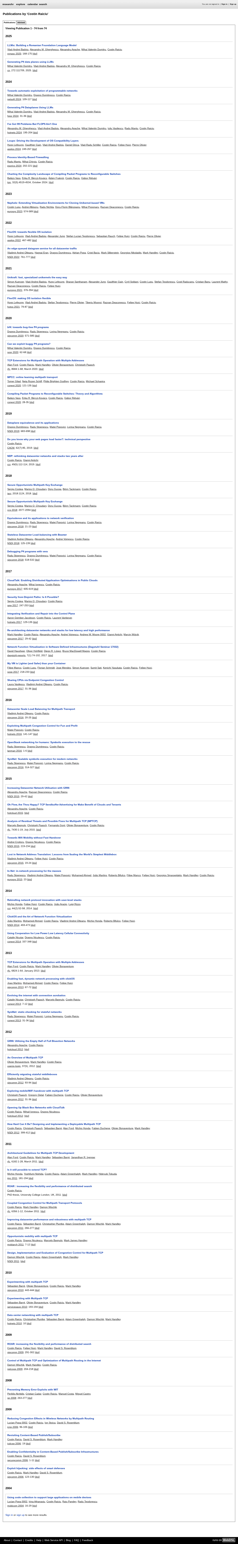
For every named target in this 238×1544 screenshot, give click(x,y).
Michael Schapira (95, 381)
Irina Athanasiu (37, 1501)
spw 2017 (12, 605)
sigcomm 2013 (15, 987)
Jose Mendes (63, 667)
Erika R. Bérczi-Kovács (34, 178)
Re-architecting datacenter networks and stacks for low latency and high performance (58, 630)
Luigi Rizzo (74, 904)
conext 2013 (14, 1004)
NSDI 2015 (13, 796)
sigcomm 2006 (15, 1476)
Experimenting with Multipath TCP (27, 1298)
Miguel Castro (83, 1393)
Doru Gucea (54, 489)
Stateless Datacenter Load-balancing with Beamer (37, 534)
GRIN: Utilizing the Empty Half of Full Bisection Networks (41, 1041)
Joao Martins (14, 983)
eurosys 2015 (14, 879)
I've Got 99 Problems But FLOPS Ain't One (32, 124)
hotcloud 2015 (15, 813)
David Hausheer (16, 651)
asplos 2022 (14, 240)
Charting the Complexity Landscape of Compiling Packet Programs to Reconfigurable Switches (64, 174)
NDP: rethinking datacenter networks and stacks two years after (45, 456)
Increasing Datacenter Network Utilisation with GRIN (38, 787)
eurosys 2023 (14, 211)
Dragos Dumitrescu (44, 95)
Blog (68, 1540)
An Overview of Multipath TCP (25, 1057)
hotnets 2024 (14, 132)
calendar (33, 4)
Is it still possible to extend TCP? (27, 1169)
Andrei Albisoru (30, 207)
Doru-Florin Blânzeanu (67, 207)
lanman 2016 (14, 750)
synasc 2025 (14, 53)
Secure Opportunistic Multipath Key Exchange (35, 485)
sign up (21, 1515)
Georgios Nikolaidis (130, 252)
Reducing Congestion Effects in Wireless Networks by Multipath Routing (50, 1418)
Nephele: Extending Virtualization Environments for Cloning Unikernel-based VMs (56, 202)
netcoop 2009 (14, 1369)
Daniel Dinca (72, 144)
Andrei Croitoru (15, 842)
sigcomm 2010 (15, 1290)
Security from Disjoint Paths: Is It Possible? (33, 597)
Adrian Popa (79, 252)
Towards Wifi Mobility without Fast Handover (34, 837)
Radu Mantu (131, 128)
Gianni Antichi (30, 460)
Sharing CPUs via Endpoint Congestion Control (35, 680)
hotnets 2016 (14, 734)
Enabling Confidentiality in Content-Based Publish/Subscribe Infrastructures (53, 1451)
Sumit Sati (96, 667)
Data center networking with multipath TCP (32, 1315)
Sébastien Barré (53, 1128)
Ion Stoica (50, 1422)
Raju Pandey (69, 1501)
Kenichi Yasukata (112, 667)
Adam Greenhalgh (70, 1173)
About (7, 1540)
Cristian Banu (202, 281)
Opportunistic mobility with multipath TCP (32, 1236)
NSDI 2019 (13, 431)
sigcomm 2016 (15, 717)
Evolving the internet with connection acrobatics (36, 995)
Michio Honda (14, 904)
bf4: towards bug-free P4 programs (28, 327)
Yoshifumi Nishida (33, 1173)
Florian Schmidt (46, 667)
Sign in (224, 4)
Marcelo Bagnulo (16, 825)
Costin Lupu (14, 207)
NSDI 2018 (13, 543)
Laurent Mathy (220, 281)
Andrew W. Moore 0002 (93, 634)
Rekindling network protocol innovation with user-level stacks (44, 900)
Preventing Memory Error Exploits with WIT (32, 1389)
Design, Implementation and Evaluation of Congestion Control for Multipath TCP (55, 1252)
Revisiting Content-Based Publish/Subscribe (33, 1435)
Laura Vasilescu (16, 684)
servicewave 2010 (17, 1306)
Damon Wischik (48, 1207)
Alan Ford (12, 364)
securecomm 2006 (17, 1460)
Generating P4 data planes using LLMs (30, 61)
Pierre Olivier (139, 144)
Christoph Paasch (85, 364)
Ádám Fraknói (56, 178)
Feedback (87, 1540)
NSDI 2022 (13, 257)
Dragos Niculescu (35, 842)
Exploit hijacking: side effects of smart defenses (36, 1468)
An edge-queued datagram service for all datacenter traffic (42, 248)
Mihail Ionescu (31, 1111)
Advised (21, 22)
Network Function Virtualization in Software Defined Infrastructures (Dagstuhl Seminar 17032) (62, 646)
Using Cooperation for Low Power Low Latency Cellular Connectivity (48, 933)
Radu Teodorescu (87, 1501)
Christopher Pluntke (53, 1223)
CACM (10, 447)
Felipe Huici (124, 144)
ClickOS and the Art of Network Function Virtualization (39, 916)
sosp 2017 (13, 671)
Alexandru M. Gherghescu (44, 49)
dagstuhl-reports (16, 655)
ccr (8, 464)
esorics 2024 (14, 165)
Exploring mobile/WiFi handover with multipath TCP (38, 1090)
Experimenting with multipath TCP (27, 1281)
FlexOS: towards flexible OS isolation (29, 232)
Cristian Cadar (33, 1393)
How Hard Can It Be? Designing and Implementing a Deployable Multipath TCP (54, 1124)
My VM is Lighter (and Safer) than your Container (36, 663)
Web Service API (53, 1540)
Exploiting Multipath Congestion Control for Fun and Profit (42, 725)
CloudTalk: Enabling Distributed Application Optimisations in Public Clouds (52, 580)
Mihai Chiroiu (29, 161)
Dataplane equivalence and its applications (33, 422)
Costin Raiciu (115, 49)
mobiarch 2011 (15, 1244)
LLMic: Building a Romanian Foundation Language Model (41, 45)
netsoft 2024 (14, 99)
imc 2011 (12, 1178)
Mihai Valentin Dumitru (93, 49)
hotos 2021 (13, 306)
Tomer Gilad (14, 381)
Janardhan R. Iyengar (83, 1157)
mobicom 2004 (15, 1505)
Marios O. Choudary (35, 489)
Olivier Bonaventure (63, 364)
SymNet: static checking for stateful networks (34, 1012)
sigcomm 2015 (15, 862)
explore (20, 4)
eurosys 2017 (14, 588)
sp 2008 (11, 1398)
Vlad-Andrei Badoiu (18, 49)
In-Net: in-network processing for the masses (34, 871)
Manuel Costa (66, 1393)
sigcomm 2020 (15, 335)
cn (8, 70)
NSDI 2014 (13, 925)
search (43, 4)
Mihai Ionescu (36, 584)
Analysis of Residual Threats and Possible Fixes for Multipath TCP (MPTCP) (52, 821)
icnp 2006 (12, 1427)
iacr (9, 493)
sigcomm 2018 (15, 526)
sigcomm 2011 (15, 1228)
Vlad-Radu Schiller (90, 144)
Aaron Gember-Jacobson (21, 617)
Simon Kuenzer (15, 281)
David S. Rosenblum (65, 1348)
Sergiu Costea (15, 489)
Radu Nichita (47, 207)
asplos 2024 (14, 149)
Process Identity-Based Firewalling (28, 157)
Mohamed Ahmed (81, 875)
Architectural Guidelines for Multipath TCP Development (40, 1153)
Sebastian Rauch (105, 236)
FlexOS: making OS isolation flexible (29, 298)
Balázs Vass (14, 178)
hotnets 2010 (14, 1323)
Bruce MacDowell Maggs (76, 651)
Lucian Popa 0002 (17, 1422)
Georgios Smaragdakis (169, 875)
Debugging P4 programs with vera (27, 551)
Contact (17, 1540)
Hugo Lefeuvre (15, 144)
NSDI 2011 (13, 1261)
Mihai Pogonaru (90, 207)
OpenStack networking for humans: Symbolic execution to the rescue (48, 742)
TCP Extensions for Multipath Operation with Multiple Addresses (45, 360)
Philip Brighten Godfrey (56, 381)
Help (38, 1540)
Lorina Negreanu (59, 331)
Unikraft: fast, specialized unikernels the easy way (37, 277)
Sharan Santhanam (76, 281)
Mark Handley (150, 252)
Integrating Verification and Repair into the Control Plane (41, 613)
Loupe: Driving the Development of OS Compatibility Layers (43, 140)
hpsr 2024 (12, 116)
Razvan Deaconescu (111, 207)
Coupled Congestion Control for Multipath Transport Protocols (44, 1203)
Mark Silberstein (110, 252)
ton (9, 182)
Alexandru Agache (70, 49)
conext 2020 (14, 385)
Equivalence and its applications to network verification (40, 518)
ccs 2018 (12, 510)
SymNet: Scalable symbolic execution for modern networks (42, 759)
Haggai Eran (41, 252)
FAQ (76, 1540)
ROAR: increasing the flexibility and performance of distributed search (49, 1344)
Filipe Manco (14, 667)
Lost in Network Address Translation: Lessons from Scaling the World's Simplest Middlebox (62, 854)
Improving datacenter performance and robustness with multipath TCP (49, 1219)
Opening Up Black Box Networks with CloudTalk (36, 1107)
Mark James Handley (75, 1240)
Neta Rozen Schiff (32, 381)
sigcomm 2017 (15, 638)
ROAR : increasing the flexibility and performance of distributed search (49, 1186)
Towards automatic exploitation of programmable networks (42, 90)
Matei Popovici (58, 427)
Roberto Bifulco (116, 875)
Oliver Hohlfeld (34, 651)
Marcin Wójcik (131, 634)
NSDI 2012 (13, 1132)
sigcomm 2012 (15, 1082)
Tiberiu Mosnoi (93, 302)
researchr (8, 4)
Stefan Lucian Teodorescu (80, 236)
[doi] (35, 53)
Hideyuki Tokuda (108, 1173)
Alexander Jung (56, 236)
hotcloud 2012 (15, 1049)
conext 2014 (14, 941)
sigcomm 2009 (15, 1352)
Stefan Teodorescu (164, 281)
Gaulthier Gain (33, 144)
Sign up (233, 4)
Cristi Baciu (93, 252)
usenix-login (14, 1066)
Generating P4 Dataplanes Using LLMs (30, 107)
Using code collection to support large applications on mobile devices (49, 1497)
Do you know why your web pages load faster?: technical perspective (48, 439)
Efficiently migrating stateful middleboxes (32, 1074)
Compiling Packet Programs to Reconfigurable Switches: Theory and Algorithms (55, 393)
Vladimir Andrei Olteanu (20, 252)
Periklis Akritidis (15, 1393)
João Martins (100, 875)
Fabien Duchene (54, 1095)
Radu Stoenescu (39, 331)
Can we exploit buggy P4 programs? (29, 343)
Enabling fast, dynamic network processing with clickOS (41, 978)
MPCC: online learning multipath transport (32, 377)
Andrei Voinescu (65, 539)
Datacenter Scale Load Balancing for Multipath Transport (41, 709)
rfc (8, 369)
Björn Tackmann (71, 489)
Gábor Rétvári (89, 178)
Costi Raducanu (185, 281)
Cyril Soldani (131, 281)
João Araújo (60, 904)
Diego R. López (52, 651)
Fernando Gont (56, 825)
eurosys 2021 (14, 290)
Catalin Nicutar (15, 937)
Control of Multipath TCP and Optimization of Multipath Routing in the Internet (54, 1360)
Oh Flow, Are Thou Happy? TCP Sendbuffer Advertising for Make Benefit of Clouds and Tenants (64, 804)
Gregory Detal (36, 1095)
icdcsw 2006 (14, 1443)
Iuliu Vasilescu (115, 128)
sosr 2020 (12, 352)
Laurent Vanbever (62, 617)
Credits (29, 1540)
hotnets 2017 (14, 622)
